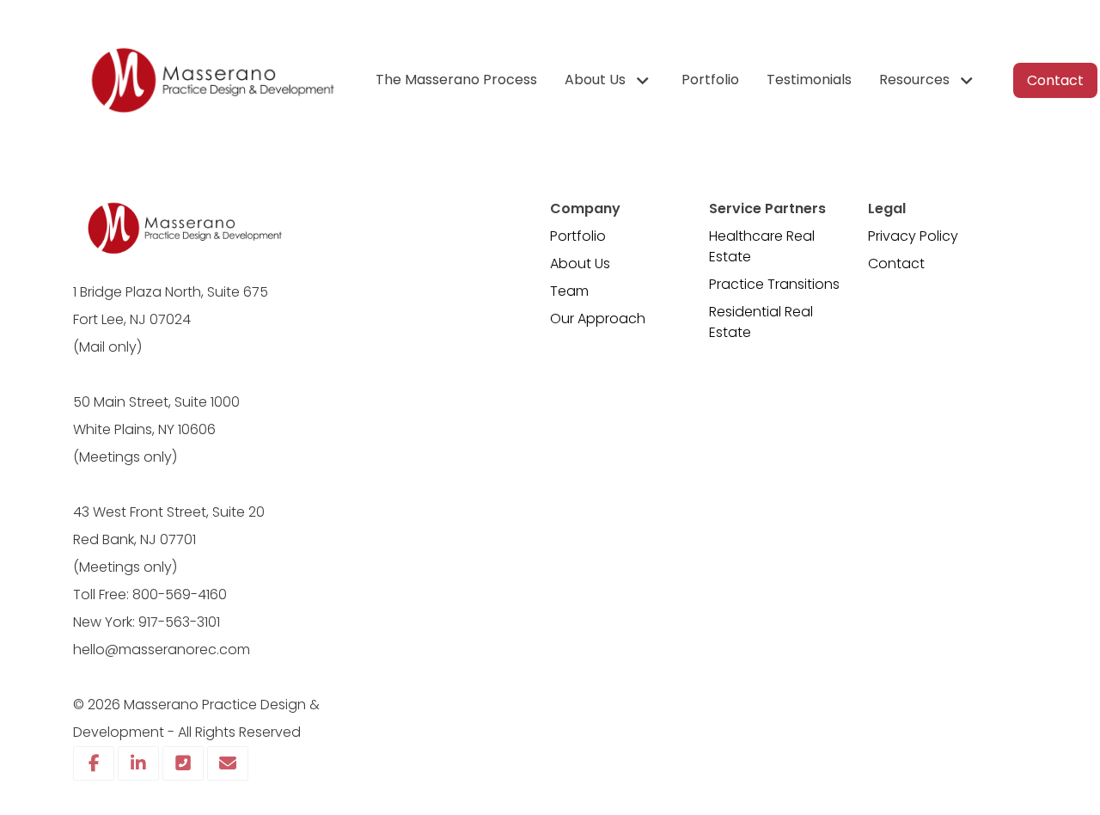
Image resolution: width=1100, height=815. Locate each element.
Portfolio (578, 236)
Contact (896, 263)
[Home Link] (210, 80)
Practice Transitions (774, 284)
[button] (609, 80)
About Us (580, 263)
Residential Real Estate (761, 322)
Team (569, 291)
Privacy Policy (913, 236)
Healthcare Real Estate (762, 246)
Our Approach (597, 318)
